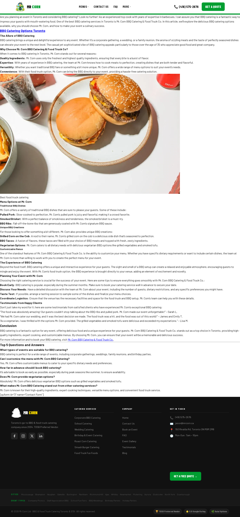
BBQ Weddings (96, 500)
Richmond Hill (96, 494)
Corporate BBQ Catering (87, 417)
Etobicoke (158, 494)
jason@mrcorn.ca (184, 423)
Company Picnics (36, 500)
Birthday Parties (112, 500)
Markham (83, 494)
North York (170, 494)
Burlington (72, 494)
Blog (124, 452)
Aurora (147, 494)
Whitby (114, 494)
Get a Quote (213, 7)
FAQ (115, 6)
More (127, 6)
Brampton (40, 494)
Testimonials (129, 447)
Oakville (61, 494)
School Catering (83, 423)
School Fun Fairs (79, 500)
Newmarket (125, 494)
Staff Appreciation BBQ (58, 500)
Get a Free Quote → (185, 476)
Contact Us (101, 6)
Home (125, 417)
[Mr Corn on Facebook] (14, 436)
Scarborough (183, 494)
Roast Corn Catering (85, 441)
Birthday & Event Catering (88, 435)
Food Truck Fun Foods (86, 452)
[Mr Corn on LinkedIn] (40, 436)
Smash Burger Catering (86, 447)
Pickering (137, 494)
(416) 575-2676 (183, 417)
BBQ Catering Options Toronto (22, 31)
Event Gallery (129, 441)
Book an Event (130, 429)
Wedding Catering (83, 429)
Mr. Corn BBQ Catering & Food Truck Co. (90, 339)
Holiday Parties (129, 500)
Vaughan (51, 494)
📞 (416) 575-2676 (186, 7)
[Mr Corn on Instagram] (23, 436)
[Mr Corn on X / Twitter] (32, 436)
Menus (84, 6)
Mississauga (27, 494)
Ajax (107, 494)
